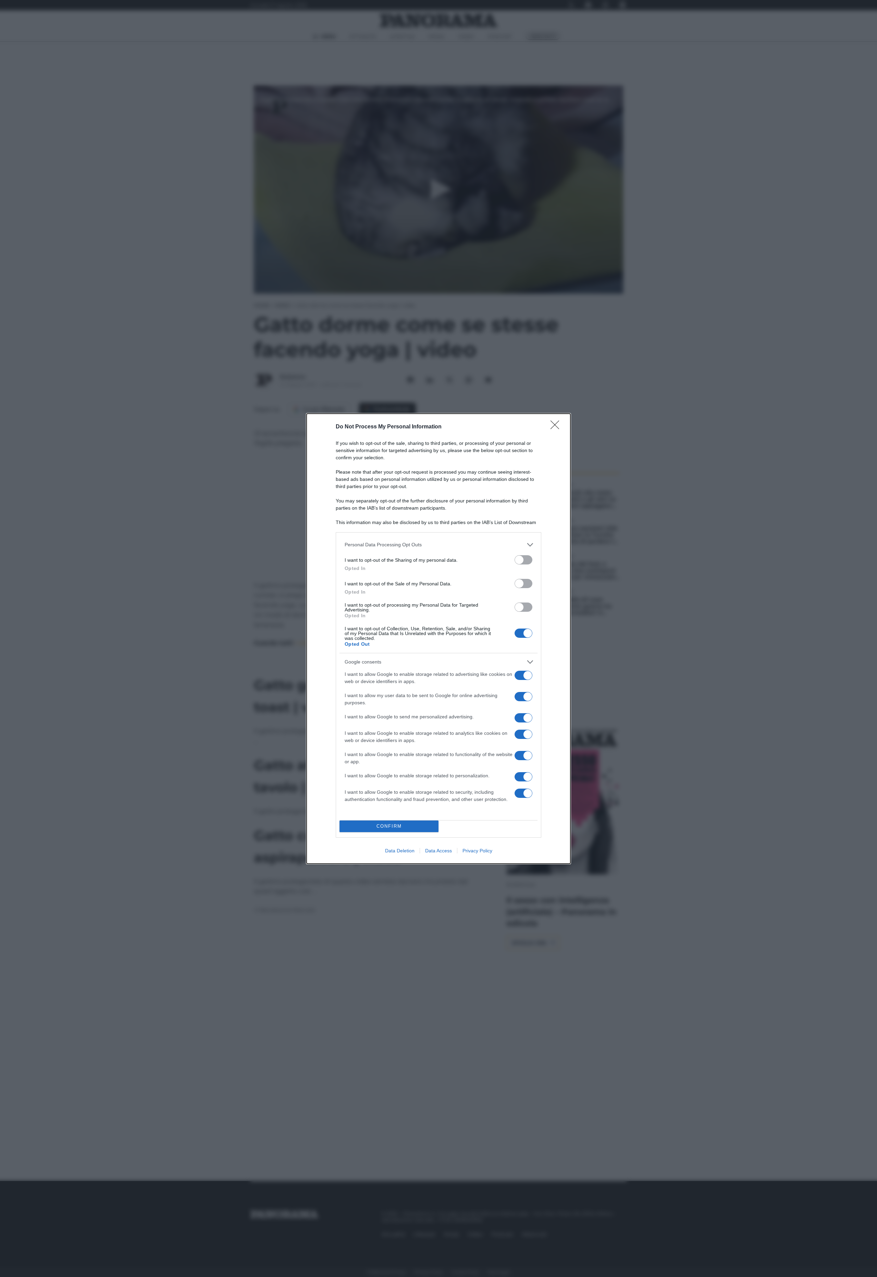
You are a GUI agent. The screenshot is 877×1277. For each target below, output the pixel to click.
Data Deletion (400, 850)
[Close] (557, 427)
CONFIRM (389, 826)
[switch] (523, 559)
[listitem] (438, 544)
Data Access (438, 850)
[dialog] (438, 639)
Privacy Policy (477, 850)
